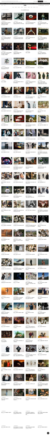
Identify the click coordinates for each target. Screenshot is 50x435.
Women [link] (5, 5)
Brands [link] (16, 7)
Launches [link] (34, 7)
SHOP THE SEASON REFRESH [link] (29, 3)
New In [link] (13, 7)
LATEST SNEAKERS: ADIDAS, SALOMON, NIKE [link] (20, 3)
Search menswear (42, 5)
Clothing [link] (22, 7)
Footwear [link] (19, 7)
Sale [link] (37, 7)
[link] (25, 5)
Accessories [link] (25, 7)
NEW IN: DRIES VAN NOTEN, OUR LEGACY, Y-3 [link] (10, 3)
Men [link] (2, 5)
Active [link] (31, 7)
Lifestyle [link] (29, 7)
